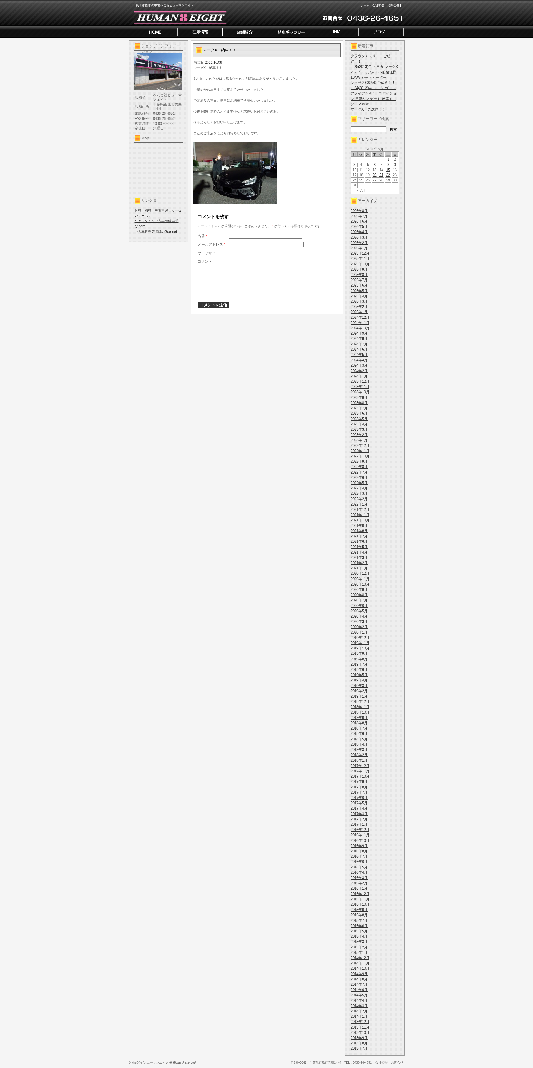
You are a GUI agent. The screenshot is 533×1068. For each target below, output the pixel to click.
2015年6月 (359, 926)
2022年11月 (360, 451)
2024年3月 (359, 365)
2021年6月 (359, 541)
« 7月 (361, 190)
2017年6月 (359, 798)
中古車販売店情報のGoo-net (156, 232)
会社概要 (378, 5)
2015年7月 (359, 920)
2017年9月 (359, 782)
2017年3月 (359, 814)
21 (381, 175)
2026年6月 (359, 221)
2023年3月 (359, 429)
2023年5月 (359, 419)
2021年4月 (359, 552)
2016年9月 (359, 846)
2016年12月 (360, 830)
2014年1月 (359, 1016)
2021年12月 (360, 509)
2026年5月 (359, 227)
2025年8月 (359, 275)
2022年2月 (359, 499)
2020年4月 (359, 616)
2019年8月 (359, 659)
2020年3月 (359, 621)
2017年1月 (359, 824)
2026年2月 (359, 243)
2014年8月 (359, 979)
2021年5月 (359, 547)
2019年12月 (360, 638)
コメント (205, 261)
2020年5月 (359, 611)
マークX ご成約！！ (368, 109)
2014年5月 (359, 995)
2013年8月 (359, 1043)
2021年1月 (359, 568)
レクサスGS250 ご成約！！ (373, 83)
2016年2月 (359, 883)
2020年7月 (359, 600)
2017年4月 (359, 808)
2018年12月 (360, 701)
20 (374, 175)
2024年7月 (359, 344)
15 (388, 170)
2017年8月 (359, 787)
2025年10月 (360, 264)
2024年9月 (359, 333)
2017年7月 (359, 792)
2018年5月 (359, 739)
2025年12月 (360, 253)
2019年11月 (360, 643)
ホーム (364, 5)
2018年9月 (359, 718)
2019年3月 (359, 686)
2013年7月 (359, 1048)
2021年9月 (359, 526)
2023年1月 (359, 440)
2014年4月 (359, 1001)
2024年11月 (360, 323)
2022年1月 (359, 504)
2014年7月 (359, 984)
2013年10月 (360, 1032)
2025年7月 (359, 280)
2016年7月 (359, 856)
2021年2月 (359, 563)
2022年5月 (359, 483)
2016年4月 (359, 872)
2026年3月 (359, 237)
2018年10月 (360, 712)
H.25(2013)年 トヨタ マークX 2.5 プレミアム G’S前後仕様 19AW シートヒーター (374, 71)
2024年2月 (359, 371)
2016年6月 (359, 862)
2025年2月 (359, 307)
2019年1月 (359, 696)
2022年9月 (359, 461)
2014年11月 (360, 963)
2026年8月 (359, 211)
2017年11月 (360, 771)
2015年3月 (359, 942)
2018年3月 (359, 750)
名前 (202, 236)
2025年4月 (359, 296)
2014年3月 (359, 1006)
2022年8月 (359, 467)
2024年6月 (359, 349)
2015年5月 (359, 931)
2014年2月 (359, 1011)
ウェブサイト (208, 253)
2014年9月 (359, 974)
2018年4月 (359, 744)
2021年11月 (360, 515)
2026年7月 (359, 216)
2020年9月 (359, 589)
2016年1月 (359, 888)
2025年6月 (359, 285)
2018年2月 (359, 755)
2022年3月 (359, 493)
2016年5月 (359, 867)
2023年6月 (359, 413)
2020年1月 (359, 632)
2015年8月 (359, 915)
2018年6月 (359, 733)
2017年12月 (360, 766)
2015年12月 (360, 894)
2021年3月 (359, 558)
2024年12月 (360, 317)
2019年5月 (359, 675)
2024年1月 (359, 376)
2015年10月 (360, 904)
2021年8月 (359, 531)
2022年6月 (359, 478)
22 (388, 175)
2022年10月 (360, 456)
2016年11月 (360, 835)
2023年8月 (359, 403)
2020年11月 (360, 579)
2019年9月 (359, 653)
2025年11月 (360, 259)
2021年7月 (359, 536)
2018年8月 (359, 723)
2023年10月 (360, 392)
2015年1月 (359, 952)
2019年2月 (359, 691)
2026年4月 (359, 232)
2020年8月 (359, 595)
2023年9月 (359, 397)
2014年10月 (360, 968)
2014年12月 (360, 958)
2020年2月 (359, 627)
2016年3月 (359, 878)
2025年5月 (359, 291)
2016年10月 (360, 840)
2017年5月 (359, 803)
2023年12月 (360, 381)
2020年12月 (360, 573)
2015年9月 (359, 910)
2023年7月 (359, 408)
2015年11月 (360, 899)
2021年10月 (360, 520)
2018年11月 (360, 707)
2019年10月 (360, 648)
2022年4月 (359, 488)
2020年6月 (359, 606)
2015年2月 (359, 947)
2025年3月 (359, 301)
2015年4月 (359, 936)
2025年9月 (359, 269)
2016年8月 (359, 851)
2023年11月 (360, 387)
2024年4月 (359, 360)
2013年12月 (360, 1022)
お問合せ (393, 5)
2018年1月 (359, 760)
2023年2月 (359, 435)
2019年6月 (359, 670)
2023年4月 (359, 424)
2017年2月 (359, 819)
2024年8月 (359, 339)
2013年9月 (359, 1038)
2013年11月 (360, 1027)
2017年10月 (360, 776)
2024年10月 (360, 328)
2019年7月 (359, 664)
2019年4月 (359, 680)
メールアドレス (211, 244)
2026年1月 (359, 248)
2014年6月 (359, 990)
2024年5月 (359, 355)
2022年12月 (360, 446)
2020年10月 (360, 584)
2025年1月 (359, 312)
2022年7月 (359, 472)
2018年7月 (359, 728)
